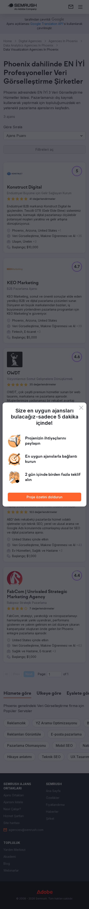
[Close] (81, 407)
